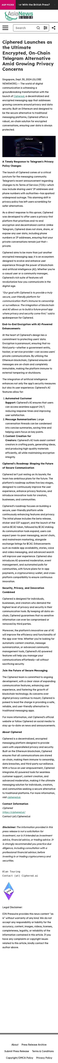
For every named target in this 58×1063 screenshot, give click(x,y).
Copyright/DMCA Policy (19, 1057)
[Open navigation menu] (5, 28)
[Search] (38, 27)
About (14, 1044)
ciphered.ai (13, 797)
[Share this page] (53, 28)
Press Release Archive (34, 1044)
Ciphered (19, 96)
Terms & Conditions (43, 1051)
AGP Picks (8, 4)
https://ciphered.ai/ (13, 812)
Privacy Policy (44, 1057)
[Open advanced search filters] (45, 27)
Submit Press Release (16, 1051)
